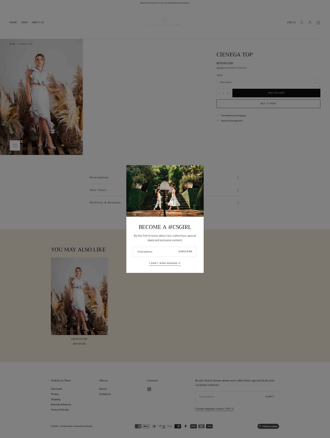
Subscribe (185, 251)
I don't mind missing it (165, 263)
